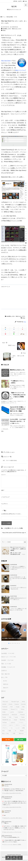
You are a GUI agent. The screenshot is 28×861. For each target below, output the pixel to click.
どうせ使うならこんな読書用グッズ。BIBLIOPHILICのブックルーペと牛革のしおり (18, 568)
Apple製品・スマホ (12, 16)
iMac (23, 706)
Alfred (23, 701)
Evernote (23, 704)
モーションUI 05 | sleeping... (11, 837)
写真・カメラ (6, 663)
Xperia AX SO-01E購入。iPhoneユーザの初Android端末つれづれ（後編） (17, 409)
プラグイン (5, 728)
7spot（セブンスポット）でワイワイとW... (13, 832)
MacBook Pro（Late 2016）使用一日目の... (13, 817)
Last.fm (12, 712)
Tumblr (16, 717)
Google (17, 706)
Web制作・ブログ (7, 660)
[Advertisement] (14, 297)
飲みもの (21, 733)
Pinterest (22, 714)
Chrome (10, 704)
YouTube (4, 722)
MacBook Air (5, 714)
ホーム (3, 16)
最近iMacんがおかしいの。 (17, 370)
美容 (3, 691)
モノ (12, 728)
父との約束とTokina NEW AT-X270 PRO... (12, 793)
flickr (11, 706)
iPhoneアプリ (14, 709)
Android (4, 704)
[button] (4, 631)
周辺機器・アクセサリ (8, 667)
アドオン (21, 722)
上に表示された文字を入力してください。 (11, 513)
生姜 (14, 733)
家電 (23, 728)
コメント (3, 474)
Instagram (4, 709)
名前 (2, 490)
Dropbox (17, 704)
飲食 (5, 687)
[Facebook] (14, 329)
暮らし (4, 677)
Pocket (4, 717)
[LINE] (14, 334)
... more (23, 554)
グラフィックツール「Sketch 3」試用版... (12, 844)
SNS (10, 717)
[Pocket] (5, 334)
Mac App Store (5, 60)
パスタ (23, 725)
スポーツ (11, 725)
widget (15, 719)
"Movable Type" (15, 701)
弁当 (3, 730)
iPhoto (4, 30)
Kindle (3, 712)
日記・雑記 (5, 674)
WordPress (22, 719)
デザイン (18, 725)
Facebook (4, 706)
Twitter (23, 717)
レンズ (17, 728)
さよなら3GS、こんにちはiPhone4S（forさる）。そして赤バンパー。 (17, 421)
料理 (5, 684)
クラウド (4, 725)
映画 (10, 730)
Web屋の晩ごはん (6, 719)
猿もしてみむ (5, 733)
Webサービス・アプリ (16, 28)
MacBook (20, 712)
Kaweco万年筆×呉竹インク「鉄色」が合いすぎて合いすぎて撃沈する (18, 578)
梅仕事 (21, 730)
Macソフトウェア (20, 70)
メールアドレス (5, 497)
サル (25, 321)
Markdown (14, 714)
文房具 (4, 670)
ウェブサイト (4, 503)
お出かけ (13, 722)
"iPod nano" (5, 701)
